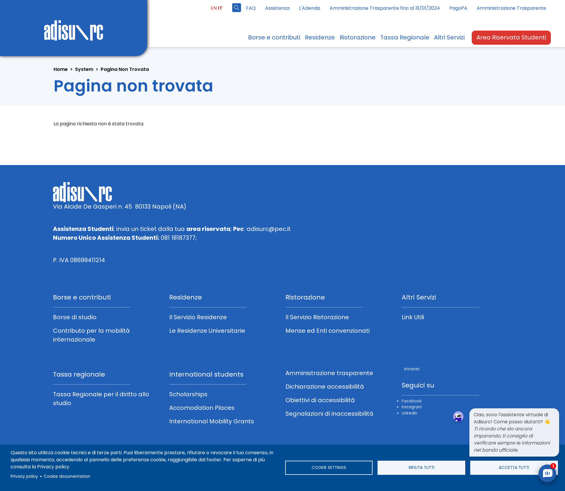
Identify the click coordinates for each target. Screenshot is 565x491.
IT (220, 8)
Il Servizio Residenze (198, 317)
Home (61, 69)
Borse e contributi (274, 37)
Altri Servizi (449, 37)
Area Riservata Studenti (511, 37)
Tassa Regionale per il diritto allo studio (101, 398)
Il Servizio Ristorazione (317, 317)
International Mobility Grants (211, 421)
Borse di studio (75, 317)
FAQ (251, 8)
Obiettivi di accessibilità (320, 400)
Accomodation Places (202, 408)
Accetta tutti (514, 467)
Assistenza (277, 8)
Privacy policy (24, 476)
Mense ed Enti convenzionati (327, 331)
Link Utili (413, 317)
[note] (514, 432)
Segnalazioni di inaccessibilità (329, 414)
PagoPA (458, 8)
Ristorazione (357, 37)
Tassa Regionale (404, 37)
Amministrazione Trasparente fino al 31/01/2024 (385, 8)
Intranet (411, 369)
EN (214, 8)
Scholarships (188, 394)
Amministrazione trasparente (329, 373)
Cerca (236, 7)
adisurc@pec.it (269, 229)
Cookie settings (329, 467)
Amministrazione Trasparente (511, 8)
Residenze (320, 37)
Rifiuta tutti (421, 467)
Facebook (412, 401)
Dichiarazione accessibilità (324, 386)
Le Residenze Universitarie (207, 331)
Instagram (412, 407)
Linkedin (409, 413)
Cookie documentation (67, 476)
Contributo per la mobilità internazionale (91, 335)
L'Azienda (309, 8)
